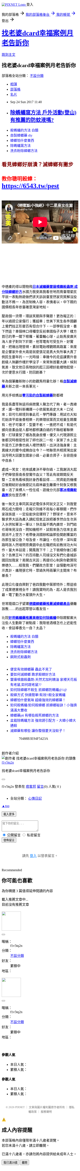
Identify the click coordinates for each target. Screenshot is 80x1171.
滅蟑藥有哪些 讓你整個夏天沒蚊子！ (38, 731)
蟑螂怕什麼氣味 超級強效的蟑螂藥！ (38, 700)
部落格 (15, 89)
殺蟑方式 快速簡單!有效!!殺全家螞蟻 (37, 695)
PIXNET (20, 1107)
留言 (40, 786)
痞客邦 (31, 786)
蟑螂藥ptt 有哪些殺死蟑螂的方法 (34, 715)
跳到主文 (8, 54)
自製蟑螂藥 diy (21, 135)
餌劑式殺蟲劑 (20, 657)
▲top (5, 806)
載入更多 (9, 814)
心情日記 (35, 798)
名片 (13, 94)
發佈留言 (9, 840)
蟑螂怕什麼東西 (22, 140)
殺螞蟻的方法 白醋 (24, 130)
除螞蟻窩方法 (20, 145)
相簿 (13, 84)
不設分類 (37, 76)
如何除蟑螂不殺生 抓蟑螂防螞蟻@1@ (38, 690)
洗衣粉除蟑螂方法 (24, 151)
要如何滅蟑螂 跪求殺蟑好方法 (32, 674)
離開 (24, 1162)
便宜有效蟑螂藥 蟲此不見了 (31, 669)
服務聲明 (46, 1111)
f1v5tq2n (8, 762)
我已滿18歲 (10, 1162)
